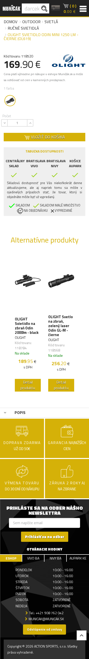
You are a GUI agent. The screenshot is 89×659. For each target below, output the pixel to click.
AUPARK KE (77, 558)
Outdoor (31, 22)
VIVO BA (33, 558)
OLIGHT (20, 337)
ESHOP (11, 558)
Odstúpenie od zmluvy (44, 629)
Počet (6, 115)
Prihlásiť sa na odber (44, 537)
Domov (10, 22)
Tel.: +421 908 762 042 (46, 612)
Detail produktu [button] (28, 385)
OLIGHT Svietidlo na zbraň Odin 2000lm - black (27, 326)
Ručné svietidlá (23, 28)
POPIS (19, 412)
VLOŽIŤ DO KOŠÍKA (47, 137)
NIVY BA (55, 558)
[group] (28, 323)
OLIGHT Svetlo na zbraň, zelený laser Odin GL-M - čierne (60, 326)
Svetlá (51, 22)
